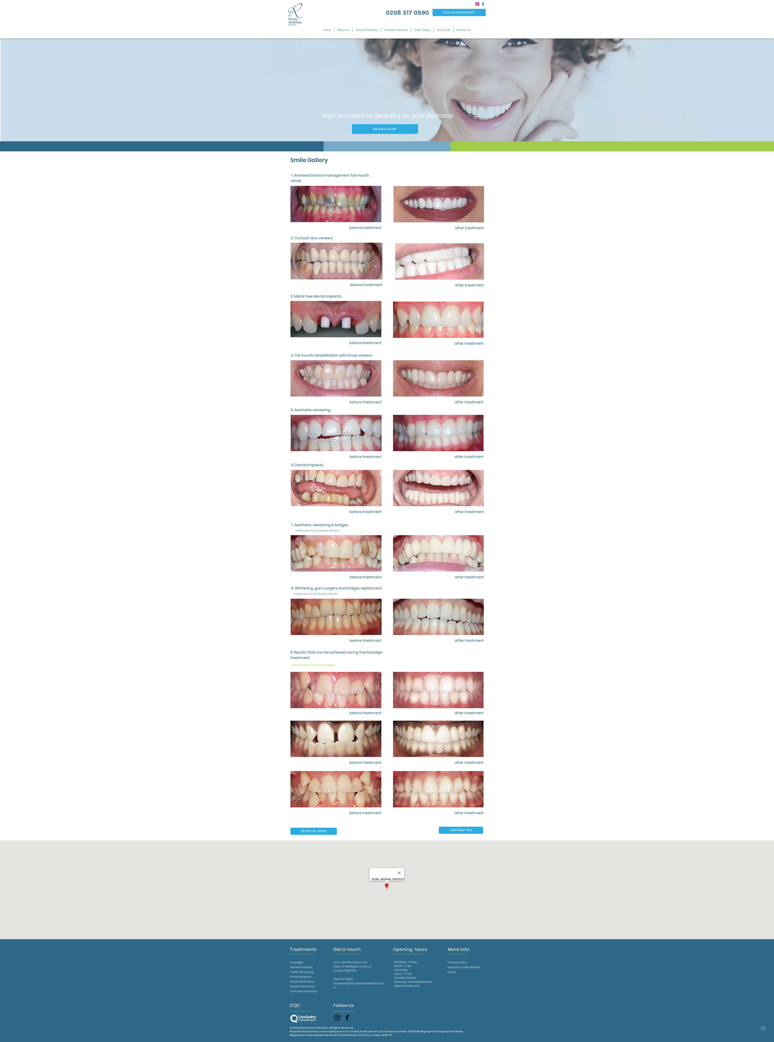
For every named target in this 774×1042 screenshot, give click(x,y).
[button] (343, 30)
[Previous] (22, 90)
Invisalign (296, 962)
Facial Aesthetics (302, 982)
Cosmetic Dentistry (303, 991)
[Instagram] (337, 1017)
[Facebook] (347, 1017)
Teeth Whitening (301, 972)
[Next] (751, 90)
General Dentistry (302, 986)
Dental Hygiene (300, 977)
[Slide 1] (387, 141)
